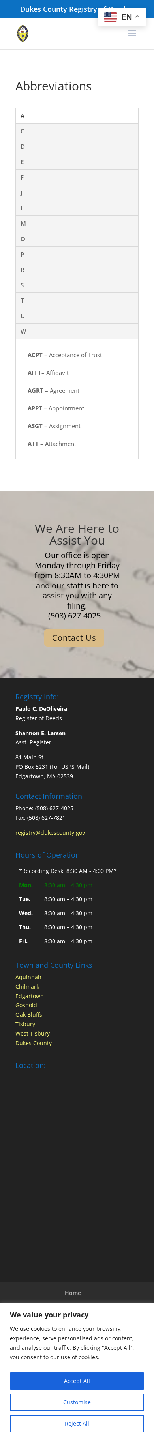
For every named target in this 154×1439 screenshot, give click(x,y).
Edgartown (29, 996)
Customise (77, 1402)
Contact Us (74, 637)
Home (73, 1293)
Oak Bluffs (28, 1014)
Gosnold (26, 1005)
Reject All (77, 1423)
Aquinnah (28, 977)
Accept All (77, 1381)
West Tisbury (32, 1033)
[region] (77, 1371)
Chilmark (27, 986)
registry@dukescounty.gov (50, 832)
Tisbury (25, 1024)
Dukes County (33, 1043)
